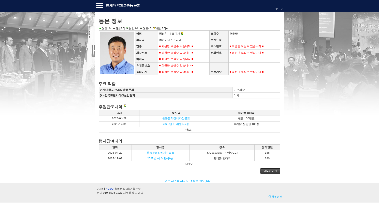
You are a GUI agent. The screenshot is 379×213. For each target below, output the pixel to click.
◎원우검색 (275, 196)
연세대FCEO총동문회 (123, 5)
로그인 (279, 8)
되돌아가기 (270, 171)
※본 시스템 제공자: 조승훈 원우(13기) (189, 180)
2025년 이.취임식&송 (176, 124)
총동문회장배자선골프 (176, 118)
